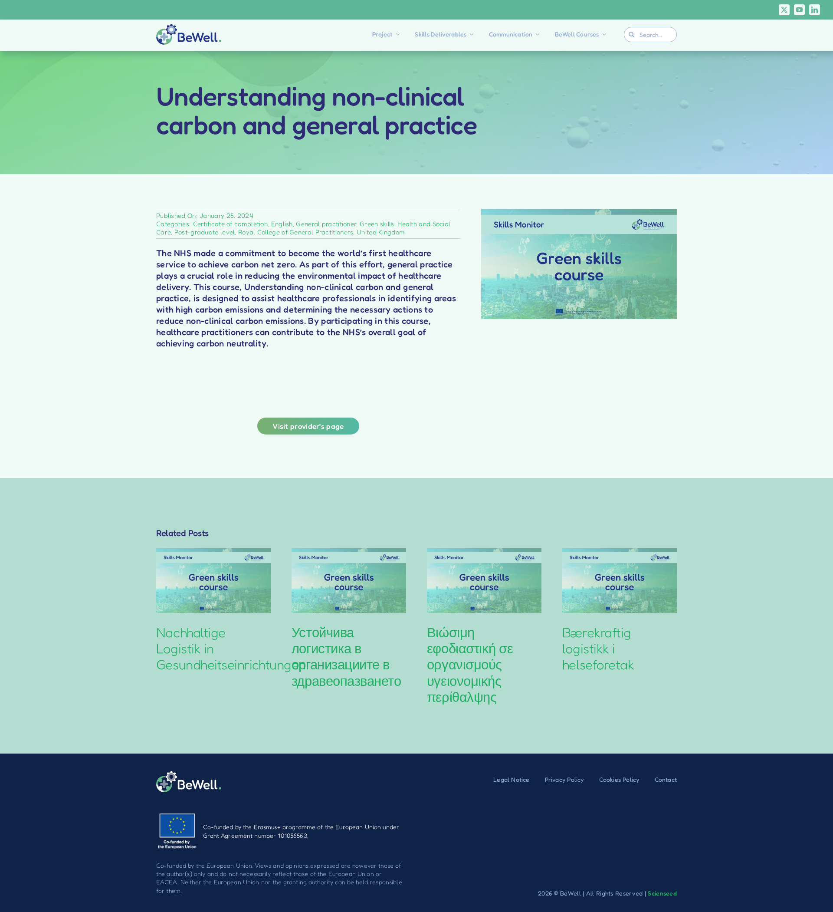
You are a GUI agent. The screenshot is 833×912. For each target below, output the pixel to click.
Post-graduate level (204, 232)
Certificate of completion (230, 224)
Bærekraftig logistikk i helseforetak (598, 648)
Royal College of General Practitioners (295, 232)
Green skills (377, 224)
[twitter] (784, 9)
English (282, 224)
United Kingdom (381, 232)
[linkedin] (814, 9)
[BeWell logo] (188, 28)
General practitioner (326, 224)
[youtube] (799, 9)
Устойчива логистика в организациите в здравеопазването (346, 656)
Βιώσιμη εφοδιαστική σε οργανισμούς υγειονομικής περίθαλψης (470, 664)
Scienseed (662, 893)
